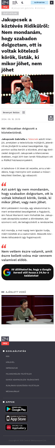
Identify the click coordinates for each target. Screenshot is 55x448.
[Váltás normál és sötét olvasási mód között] (22, 2)
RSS (7, 356)
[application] (27, 309)
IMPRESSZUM (12, 368)
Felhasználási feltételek (19, 374)
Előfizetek (39, 2)
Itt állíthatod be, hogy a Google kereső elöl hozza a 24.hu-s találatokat (31, 272)
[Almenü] (15, 2)
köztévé (41, 8)
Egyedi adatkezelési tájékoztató (22, 380)
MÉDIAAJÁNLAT (12, 391)
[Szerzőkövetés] (23, 112)
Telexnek (33, 139)
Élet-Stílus (10, 13)
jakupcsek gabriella (23, 8)
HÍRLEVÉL (10, 362)
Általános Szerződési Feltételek (22, 386)
